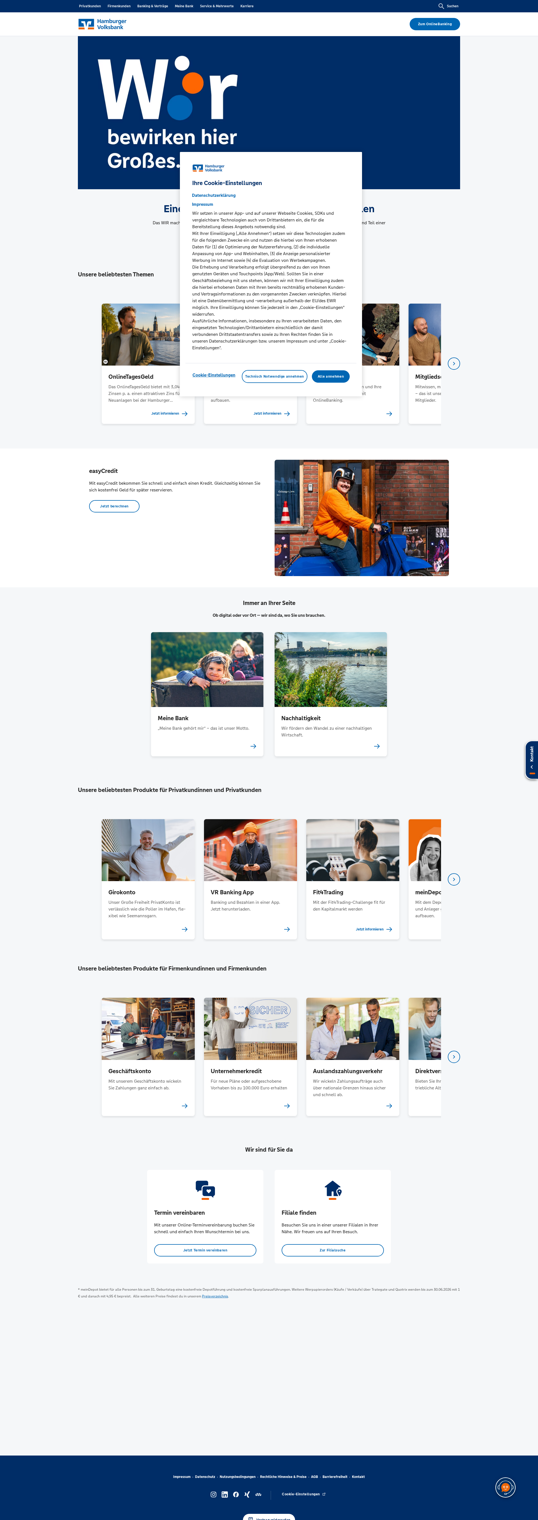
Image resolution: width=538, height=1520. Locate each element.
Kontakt (358, 1477)
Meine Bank (184, 6)
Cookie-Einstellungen (214, 375)
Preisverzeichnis (215, 1296)
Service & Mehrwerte (217, 6)
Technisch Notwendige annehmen (274, 376)
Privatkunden (90, 6)
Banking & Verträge (152, 6)
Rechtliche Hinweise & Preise (283, 1477)
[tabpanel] (148, 363)
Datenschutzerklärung (214, 195)
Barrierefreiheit (335, 1477)
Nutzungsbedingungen (238, 1477)
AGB (314, 1477)
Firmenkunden (119, 6)
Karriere (247, 6)
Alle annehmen (331, 376)
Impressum (182, 1477)
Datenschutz (205, 1477)
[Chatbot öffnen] (505, 1487)
